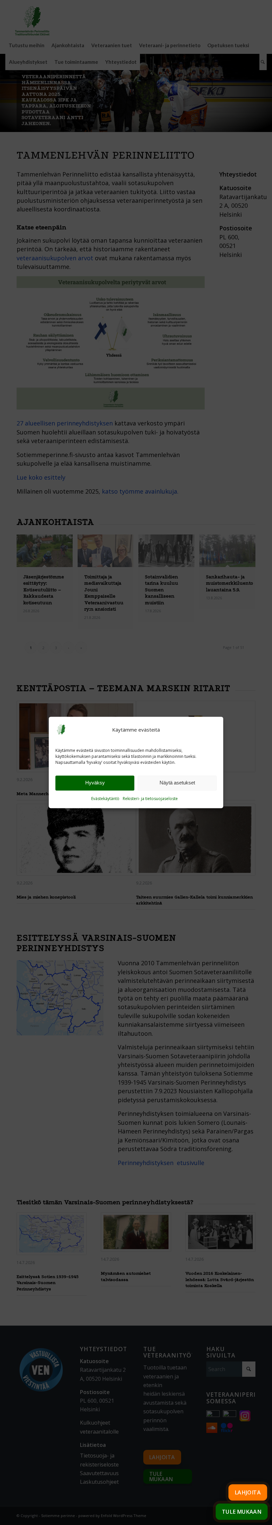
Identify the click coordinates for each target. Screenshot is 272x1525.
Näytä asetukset (177, 783)
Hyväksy (95, 783)
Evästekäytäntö (105, 798)
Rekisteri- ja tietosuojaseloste (150, 798)
